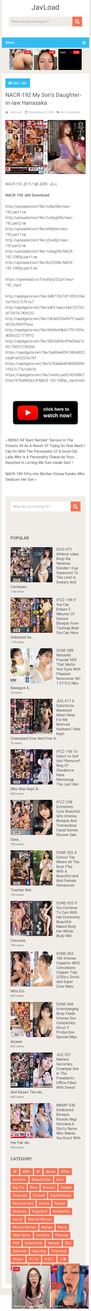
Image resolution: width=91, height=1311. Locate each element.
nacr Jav (20, 83)
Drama (44, 1203)
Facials (60, 1203)
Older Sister (22, 1235)
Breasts (49, 1187)
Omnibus (43, 1235)
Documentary (23, 1203)
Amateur (19, 1179)
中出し (49, 1259)
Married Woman (40, 1219)
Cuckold (39, 1195)
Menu (9, 42)
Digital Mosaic (60, 1195)
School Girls (33, 1243)
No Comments (70, 112)
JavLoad (45, 7)
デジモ (34, 1259)
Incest (17, 1219)
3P (15, 1171)
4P (38, 1171)
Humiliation (61, 1211)
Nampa (47, 1227)
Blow (33, 1187)
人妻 (63, 1259)
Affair (65, 1171)
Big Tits (18, 1187)
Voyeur (18, 1259)
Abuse (50, 1171)
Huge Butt (39, 1211)
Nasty (62, 1227)
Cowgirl (66, 1187)
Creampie (20, 1195)
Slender (54, 1243)
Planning (61, 1235)
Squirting (39, 1251)
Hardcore (20, 1211)
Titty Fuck (58, 1251)
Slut (68, 1243)
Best (60, 1179)
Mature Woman (24, 1227)
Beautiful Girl (41, 1179)
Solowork (20, 1251)
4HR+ (26, 1171)
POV (16, 1243)
